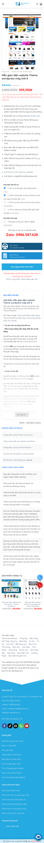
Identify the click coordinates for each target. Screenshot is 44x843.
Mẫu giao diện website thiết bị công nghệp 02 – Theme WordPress (32, 604)
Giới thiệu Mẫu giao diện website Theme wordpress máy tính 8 (19, 301)
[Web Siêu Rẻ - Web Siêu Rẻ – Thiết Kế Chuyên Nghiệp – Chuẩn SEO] (22, 4)
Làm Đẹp (26, 647)
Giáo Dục (16, 647)
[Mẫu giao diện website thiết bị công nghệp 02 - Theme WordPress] (32, 589)
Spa (3, 653)
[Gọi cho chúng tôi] (21, 725)
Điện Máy (23, 641)
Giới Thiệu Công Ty (9, 641)
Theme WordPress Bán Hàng (21, 72)
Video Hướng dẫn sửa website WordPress (19, 441)
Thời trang (6, 647)
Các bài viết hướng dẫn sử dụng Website (18, 454)
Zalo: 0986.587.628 (22, 234)
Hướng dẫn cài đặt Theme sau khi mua (18, 435)
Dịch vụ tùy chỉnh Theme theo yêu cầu (22, 279)
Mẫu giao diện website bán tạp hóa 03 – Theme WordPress (11, 604)
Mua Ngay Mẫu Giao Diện (22, 267)
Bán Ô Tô (33, 644)
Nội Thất (9, 644)
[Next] (9, 616)
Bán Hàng (34, 638)
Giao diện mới (23, 653)
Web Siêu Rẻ (12, 826)
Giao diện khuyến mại (17, 656)
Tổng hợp (23, 638)
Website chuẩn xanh (31, 116)
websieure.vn (15, 712)
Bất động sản (21, 644)
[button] (3, 4)
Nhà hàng (13, 650)
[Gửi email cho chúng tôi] (15, 725)
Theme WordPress (9, 638)
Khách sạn (23, 650)
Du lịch (32, 641)
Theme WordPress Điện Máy (14, 318)
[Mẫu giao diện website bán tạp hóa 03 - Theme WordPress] (11, 589)
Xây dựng (11, 653)
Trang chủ (5, 72)
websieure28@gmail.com (18, 708)
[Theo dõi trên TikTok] (10, 725)
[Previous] (3, 616)
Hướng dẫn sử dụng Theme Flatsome (17, 447)
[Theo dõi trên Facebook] (4, 725)
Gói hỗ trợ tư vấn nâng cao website (18, 172)
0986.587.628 (14, 704)
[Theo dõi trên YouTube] (26, 725)
